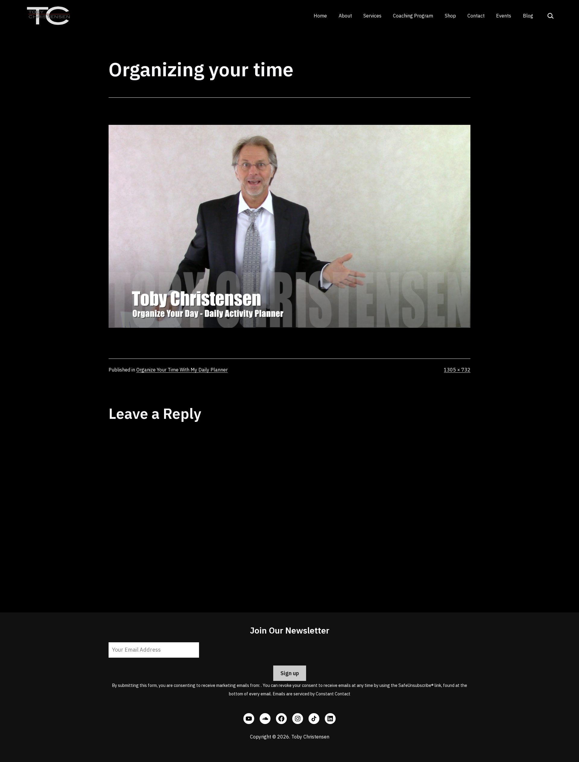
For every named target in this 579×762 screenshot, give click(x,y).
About (345, 16)
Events (503, 16)
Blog (528, 16)
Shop (450, 16)
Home (320, 16)
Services (372, 16)
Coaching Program (413, 16)
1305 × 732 (457, 370)
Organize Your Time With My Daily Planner (182, 370)
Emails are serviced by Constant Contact (311, 694)
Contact (476, 16)
